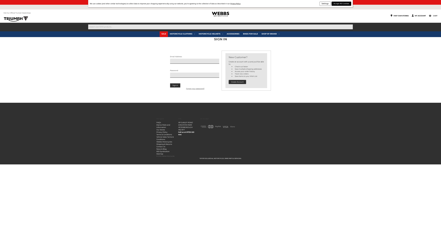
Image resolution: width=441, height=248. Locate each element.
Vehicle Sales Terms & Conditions (165, 138)
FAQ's (158, 122)
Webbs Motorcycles (164, 142)
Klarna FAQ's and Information (163, 126)
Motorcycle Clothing (181, 34)
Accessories (233, 34)
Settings (325, 3)
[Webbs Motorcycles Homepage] (220, 14)
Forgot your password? (195, 89)
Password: (174, 70)
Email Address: (176, 57)
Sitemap (159, 154)
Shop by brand (269, 34)
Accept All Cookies (341, 3)
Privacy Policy (161, 132)
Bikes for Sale (250, 34)
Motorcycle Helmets (210, 34)
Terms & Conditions (164, 135)
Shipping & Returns (164, 144)
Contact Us (160, 147)
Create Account (237, 82)
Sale (163, 34)
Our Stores (160, 130)
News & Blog (161, 149)
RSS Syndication (163, 151)
